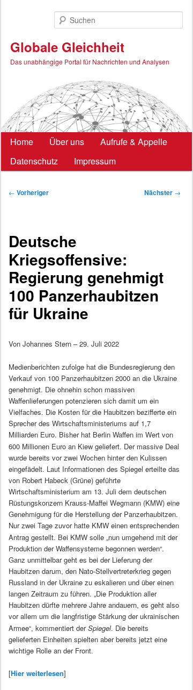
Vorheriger (29, 192)
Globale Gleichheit (67, 47)
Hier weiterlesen (37, 673)
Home (21, 141)
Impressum (95, 161)
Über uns (66, 141)
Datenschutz (34, 161)
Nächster (162, 192)
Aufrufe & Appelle (133, 141)
